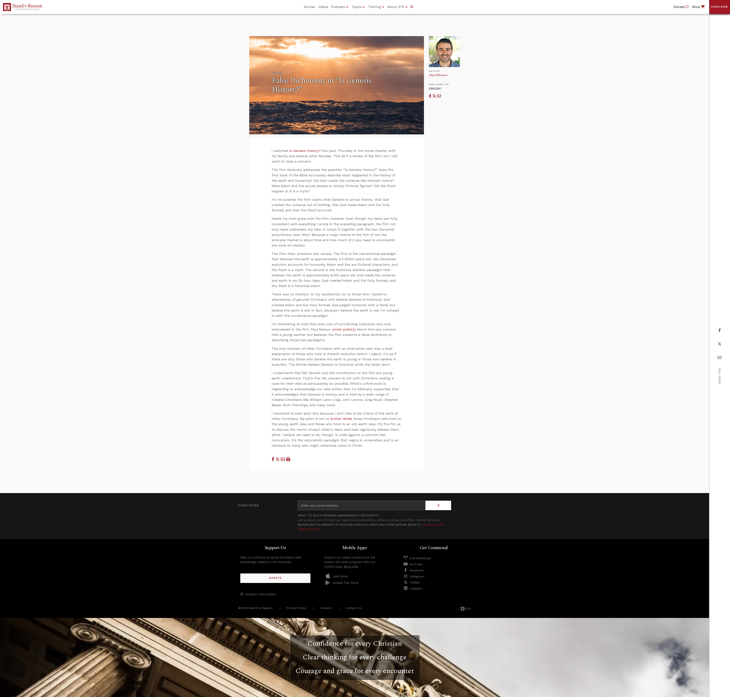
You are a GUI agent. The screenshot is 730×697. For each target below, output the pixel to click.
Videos (323, 7)
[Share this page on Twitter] (434, 96)
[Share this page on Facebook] (430, 96)
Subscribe (719, 7)
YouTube (415, 564)
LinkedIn (415, 588)
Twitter (414, 582)
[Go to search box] (412, 7)
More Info (351, 566)
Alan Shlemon (438, 75)
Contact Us (353, 608)
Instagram (417, 576)
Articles (309, 7)
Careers (326, 608)
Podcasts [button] (338, 7)
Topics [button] (356, 7)
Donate (275, 578)
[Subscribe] (438, 505)
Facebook (416, 570)
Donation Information (260, 594)
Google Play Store (346, 582)
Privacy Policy (296, 608)
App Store (340, 576)
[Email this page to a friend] (439, 96)
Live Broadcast (420, 558)
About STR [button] (395, 7)
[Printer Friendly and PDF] (288, 459)
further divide (341, 419)
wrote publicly (344, 329)
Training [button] (374, 7)
